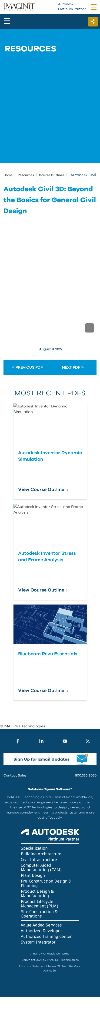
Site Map (74, 966)
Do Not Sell (50, 970)
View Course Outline (41, 489)
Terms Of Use (57, 966)
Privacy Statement (33, 966)
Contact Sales (15, 775)
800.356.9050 (86, 775)
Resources (26, 175)
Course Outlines (52, 175)
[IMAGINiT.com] (19, 7)
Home (8, 175)
